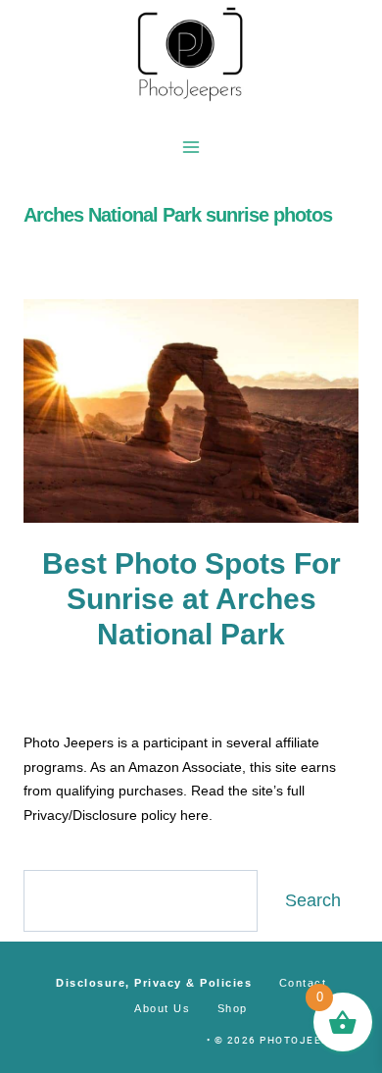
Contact (303, 983)
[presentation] (191, 411)
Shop (232, 1008)
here (194, 815)
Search (313, 900)
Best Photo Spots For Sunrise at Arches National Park (191, 598)
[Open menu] (191, 146)
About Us (162, 1008)
